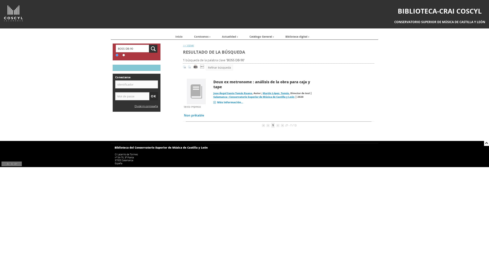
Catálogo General (260, 36)
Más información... (230, 102)
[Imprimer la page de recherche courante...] (196, 67)
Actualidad (229, 36)
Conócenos (201, 36)
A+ (15, 164)
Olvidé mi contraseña (146, 106)
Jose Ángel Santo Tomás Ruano (232, 93)
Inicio (179, 36)
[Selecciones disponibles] (202, 67)
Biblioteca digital (296, 36)
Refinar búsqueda (219, 67)
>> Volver (188, 45)
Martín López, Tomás (276, 93)
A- (8, 164)
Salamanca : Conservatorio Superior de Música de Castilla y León (254, 97)
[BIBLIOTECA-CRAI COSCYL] (13, 13)
